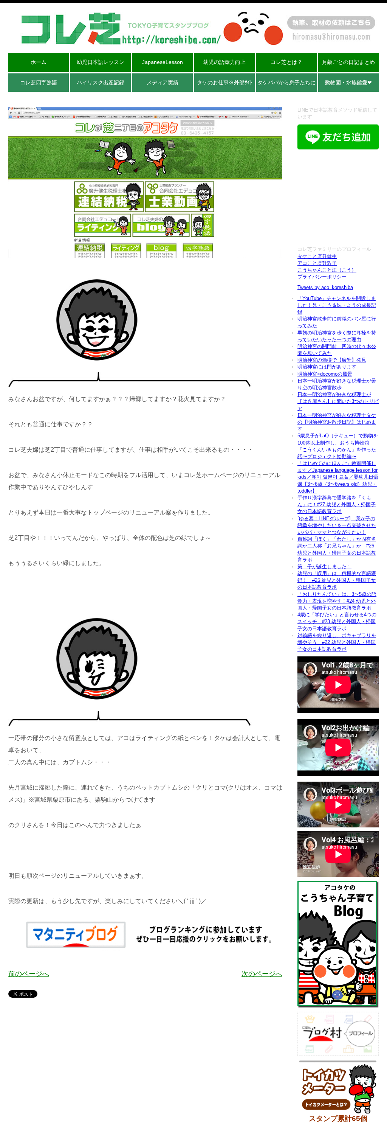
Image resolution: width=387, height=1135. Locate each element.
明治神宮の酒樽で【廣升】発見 (331, 360)
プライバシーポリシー (322, 277)
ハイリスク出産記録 (100, 82)
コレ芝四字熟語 (38, 82)
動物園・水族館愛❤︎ (348, 82)
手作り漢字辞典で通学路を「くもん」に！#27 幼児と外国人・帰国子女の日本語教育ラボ (336, 504)
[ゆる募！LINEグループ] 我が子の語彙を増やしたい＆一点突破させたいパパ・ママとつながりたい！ (336, 525)
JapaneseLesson (162, 62)
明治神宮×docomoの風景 (324, 374)
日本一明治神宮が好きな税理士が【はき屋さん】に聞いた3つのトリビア (338, 401)
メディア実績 (162, 82)
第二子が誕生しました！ (324, 566)
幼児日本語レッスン (100, 62)
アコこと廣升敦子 (317, 263)
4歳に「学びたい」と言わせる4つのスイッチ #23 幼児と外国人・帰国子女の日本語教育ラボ (336, 621)
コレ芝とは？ (286, 62)
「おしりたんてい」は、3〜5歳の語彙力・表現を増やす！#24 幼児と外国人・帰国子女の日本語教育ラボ (336, 601)
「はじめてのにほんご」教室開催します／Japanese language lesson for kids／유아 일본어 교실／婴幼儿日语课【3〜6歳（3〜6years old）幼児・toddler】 (337, 477)
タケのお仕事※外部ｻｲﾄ (224, 82)
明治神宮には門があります (326, 367)
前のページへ (28, 974)
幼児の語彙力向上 (224, 62)
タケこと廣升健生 (317, 256)
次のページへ (261, 974)
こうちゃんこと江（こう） (326, 270)
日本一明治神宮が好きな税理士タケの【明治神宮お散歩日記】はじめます (336, 422)
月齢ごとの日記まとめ (348, 62)
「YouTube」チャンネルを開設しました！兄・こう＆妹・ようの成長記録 (336, 305)
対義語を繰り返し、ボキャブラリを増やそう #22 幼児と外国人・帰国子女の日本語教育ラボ (336, 642)
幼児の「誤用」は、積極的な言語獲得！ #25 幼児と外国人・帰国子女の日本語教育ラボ (336, 580)
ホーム (38, 62)
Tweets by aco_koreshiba (325, 287)
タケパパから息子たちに (286, 82)
